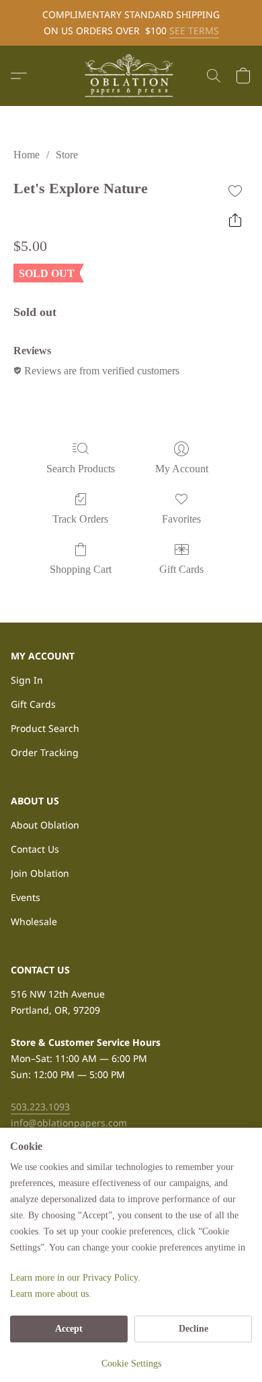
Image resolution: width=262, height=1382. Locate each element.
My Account (181, 468)
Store (67, 154)
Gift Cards (181, 569)
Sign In (27, 680)
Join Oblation (40, 873)
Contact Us (35, 849)
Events (25, 897)
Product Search (45, 728)
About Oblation (45, 824)
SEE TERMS (194, 30)
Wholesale (34, 921)
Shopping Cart (81, 569)
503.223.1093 (40, 1106)
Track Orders (80, 519)
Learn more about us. (50, 1294)
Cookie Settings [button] (131, 1364)
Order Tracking (45, 752)
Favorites (181, 519)
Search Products (80, 468)
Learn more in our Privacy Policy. (75, 1278)
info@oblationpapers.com (69, 1122)
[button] (131, 76)
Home (26, 154)
